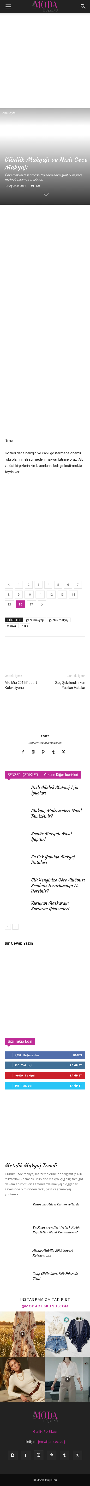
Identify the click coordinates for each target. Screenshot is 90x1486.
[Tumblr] (55, 752)
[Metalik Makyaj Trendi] (45, 1130)
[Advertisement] (45, 60)
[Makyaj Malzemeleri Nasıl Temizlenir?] (17, 816)
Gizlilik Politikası (45, 1431)
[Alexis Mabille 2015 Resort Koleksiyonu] (17, 1256)
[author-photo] (45, 729)
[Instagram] (35, 752)
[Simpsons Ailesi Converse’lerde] (17, 1210)
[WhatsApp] (43, 214)
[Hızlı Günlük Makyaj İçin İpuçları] (17, 793)
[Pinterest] (31, 214)
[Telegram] (54, 214)
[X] (20, 214)
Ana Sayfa (9, 113)
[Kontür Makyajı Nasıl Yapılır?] (17, 839)
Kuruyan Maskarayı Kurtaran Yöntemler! (50, 906)
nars (25, 625)
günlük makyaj (58, 620)
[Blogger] (13, 1455)
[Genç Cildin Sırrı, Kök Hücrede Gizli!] (17, 1279)
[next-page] (15, 927)
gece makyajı (35, 620)
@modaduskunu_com (45, 1306)
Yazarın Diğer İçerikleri (61, 775)
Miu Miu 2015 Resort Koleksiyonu (21, 685)
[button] (8, 6)
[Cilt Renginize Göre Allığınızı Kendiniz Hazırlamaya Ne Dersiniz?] (17, 885)
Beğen (77, 1055)
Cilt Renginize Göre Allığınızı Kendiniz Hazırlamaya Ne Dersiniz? (58, 885)
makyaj (12, 625)
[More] (65, 214)
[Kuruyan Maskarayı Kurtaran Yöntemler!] (17, 909)
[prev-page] (8, 927)
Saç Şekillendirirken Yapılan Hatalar (70, 685)
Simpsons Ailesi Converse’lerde (56, 1204)
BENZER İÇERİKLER (23, 775)
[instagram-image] (22, 1334)
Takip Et (76, 1065)
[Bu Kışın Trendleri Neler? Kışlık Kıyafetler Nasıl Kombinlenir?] (17, 1233)
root (45, 735)
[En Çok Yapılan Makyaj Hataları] (17, 862)
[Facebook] (9, 214)
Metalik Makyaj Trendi (31, 1165)
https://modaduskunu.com (45, 742)
